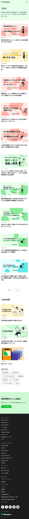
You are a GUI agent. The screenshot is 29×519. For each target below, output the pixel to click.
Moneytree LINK (4, 445)
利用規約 (3, 491)
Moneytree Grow (4, 422)
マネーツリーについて (6, 479)
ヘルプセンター (4, 434)
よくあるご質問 (4, 473)
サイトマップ (4, 502)
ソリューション (4, 465)
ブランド (3, 486)
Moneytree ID (4, 429)
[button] (27, 2)
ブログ (2, 439)
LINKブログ (3, 468)
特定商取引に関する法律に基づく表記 (9, 497)
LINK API (3, 448)
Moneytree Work (4, 425)
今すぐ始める (6, 406)
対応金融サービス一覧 (6, 437)
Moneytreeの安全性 (5, 432)
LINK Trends (3, 453)
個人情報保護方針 (5, 494)
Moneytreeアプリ (5, 420)
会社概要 (3, 481)
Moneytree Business (5, 455)
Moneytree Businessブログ (7, 458)
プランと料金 (4, 427)
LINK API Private (4, 450)
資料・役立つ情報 (5, 470)
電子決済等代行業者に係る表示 (8, 499)
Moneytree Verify (4, 460)
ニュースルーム (4, 484)
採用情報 (3, 489)
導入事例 (3, 462)
